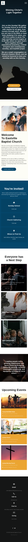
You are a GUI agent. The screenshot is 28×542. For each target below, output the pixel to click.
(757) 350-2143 (14, 500)
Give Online (14, 519)
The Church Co (14, 534)
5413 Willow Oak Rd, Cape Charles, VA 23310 (14, 509)
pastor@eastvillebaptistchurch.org (14, 490)
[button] (26, 3)
